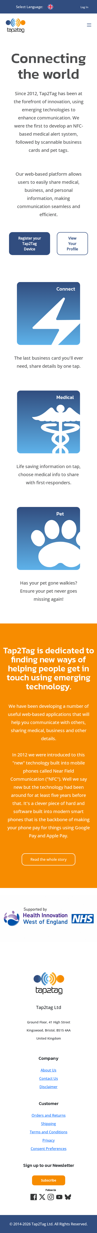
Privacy (48, 1140)
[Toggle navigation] (89, 25)
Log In (84, 7)
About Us (48, 1070)
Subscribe (48, 1180)
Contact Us (48, 1078)
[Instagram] (51, 1197)
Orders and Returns (49, 1115)
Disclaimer (48, 1086)
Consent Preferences (49, 1148)
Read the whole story (48, 859)
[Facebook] (33, 1197)
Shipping (48, 1123)
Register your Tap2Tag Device (29, 243)
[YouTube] (59, 1197)
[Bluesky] (68, 1197)
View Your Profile (72, 243)
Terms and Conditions (48, 1132)
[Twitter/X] (42, 1197)
